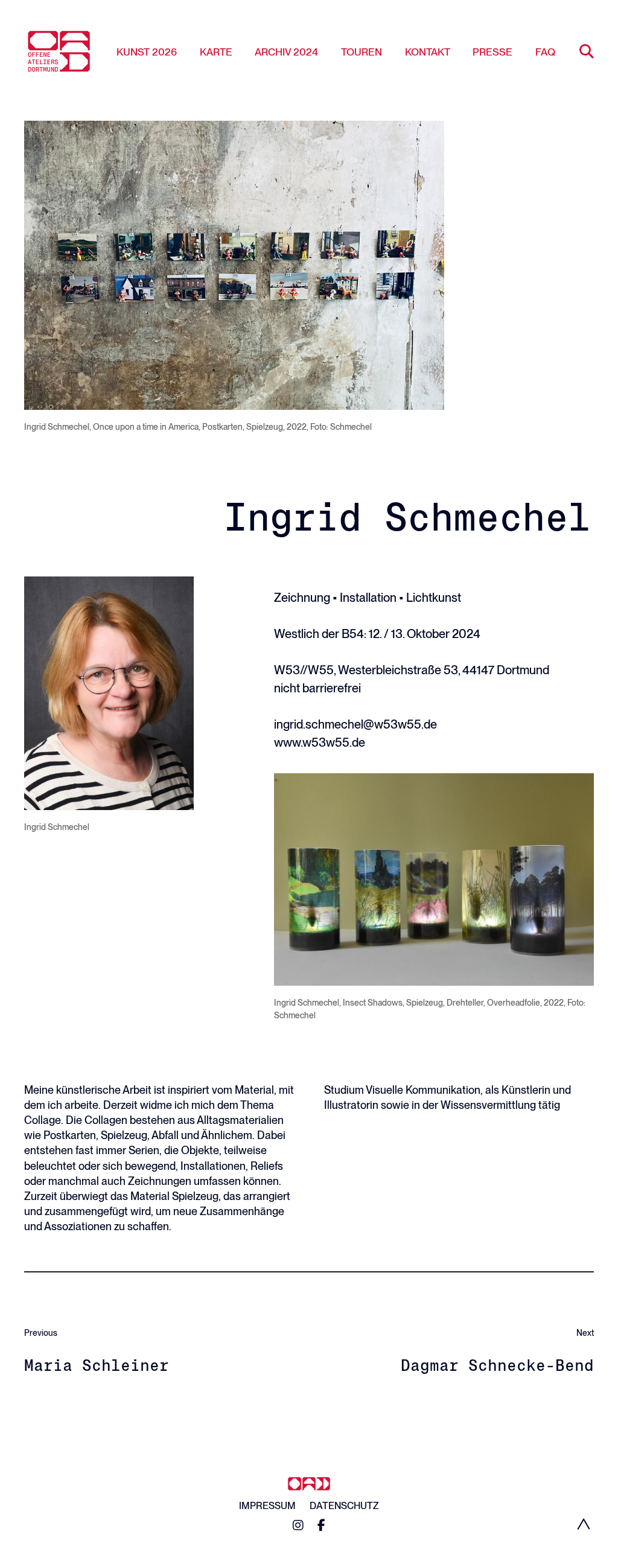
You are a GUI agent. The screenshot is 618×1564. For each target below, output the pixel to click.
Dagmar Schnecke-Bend (497, 1365)
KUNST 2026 (146, 52)
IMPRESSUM (267, 1505)
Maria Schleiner (96, 1365)
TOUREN (361, 52)
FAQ (545, 52)
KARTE (216, 52)
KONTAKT (427, 52)
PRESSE (492, 52)
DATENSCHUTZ (344, 1505)
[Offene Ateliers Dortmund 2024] (59, 51)
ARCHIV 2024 (286, 52)
